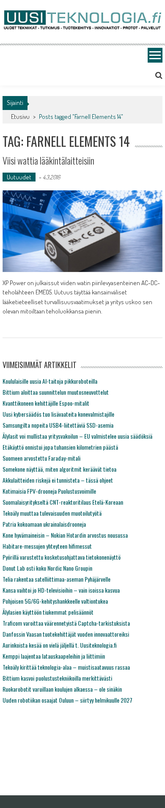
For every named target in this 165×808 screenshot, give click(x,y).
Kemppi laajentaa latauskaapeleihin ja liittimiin (54, 655)
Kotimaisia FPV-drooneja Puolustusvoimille (49, 490)
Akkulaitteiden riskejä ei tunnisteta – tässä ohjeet (58, 479)
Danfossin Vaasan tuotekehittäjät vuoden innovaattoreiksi (66, 633)
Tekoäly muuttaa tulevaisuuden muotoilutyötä (52, 512)
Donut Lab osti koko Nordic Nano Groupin (47, 567)
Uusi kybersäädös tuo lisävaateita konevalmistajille (58, 413)
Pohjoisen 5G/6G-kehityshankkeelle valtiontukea (55, 600)
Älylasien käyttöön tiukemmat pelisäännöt (48, 611)
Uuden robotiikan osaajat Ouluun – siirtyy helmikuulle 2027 (67, 699)
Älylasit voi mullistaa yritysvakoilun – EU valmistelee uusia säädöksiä (77, 435)
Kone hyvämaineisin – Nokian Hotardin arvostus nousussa (65, 534)
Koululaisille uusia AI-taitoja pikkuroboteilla (50, 381)
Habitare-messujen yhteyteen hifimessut (47, 545)
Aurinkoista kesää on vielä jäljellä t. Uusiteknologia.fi (60, 644)
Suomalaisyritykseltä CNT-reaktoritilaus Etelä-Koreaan (63, 501)
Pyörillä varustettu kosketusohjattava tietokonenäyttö (62, 556)
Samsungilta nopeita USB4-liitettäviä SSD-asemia (58, 424)
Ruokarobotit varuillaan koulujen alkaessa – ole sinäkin (62, 688)
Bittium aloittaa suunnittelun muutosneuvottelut (56, 392)
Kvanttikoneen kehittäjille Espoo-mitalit (46, 403)
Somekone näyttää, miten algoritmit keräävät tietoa (59, 468)
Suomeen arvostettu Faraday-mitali (41, 457)
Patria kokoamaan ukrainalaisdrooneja (44, 523)
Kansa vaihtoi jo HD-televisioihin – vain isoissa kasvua (61, 589)
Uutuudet (19, 177)
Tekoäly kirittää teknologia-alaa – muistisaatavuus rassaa (66, 666)
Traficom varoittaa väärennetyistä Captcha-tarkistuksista (66, 622)
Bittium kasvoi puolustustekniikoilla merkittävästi (57, 677)
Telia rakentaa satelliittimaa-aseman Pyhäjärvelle (56, 578)
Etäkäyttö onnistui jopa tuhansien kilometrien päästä (60, 446)
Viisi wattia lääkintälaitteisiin (48, 160)
